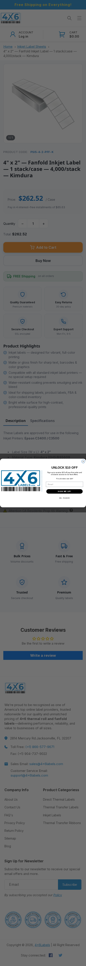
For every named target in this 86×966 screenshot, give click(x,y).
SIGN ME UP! (64, 492)
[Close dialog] (83, 461)
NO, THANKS (64, 498)
